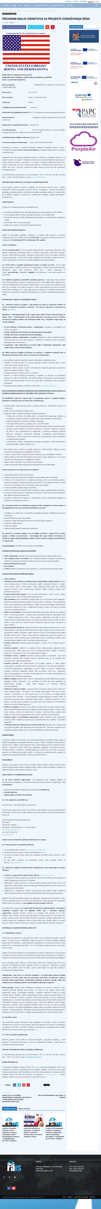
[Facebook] (4, 1177)
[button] (96, 5)
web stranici (11, 309)
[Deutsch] (92, 2)
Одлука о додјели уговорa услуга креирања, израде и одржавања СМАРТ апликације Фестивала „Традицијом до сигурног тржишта (10, 1134)
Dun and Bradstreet (50, 1074)
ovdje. (44, 852)
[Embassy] (33, 51)
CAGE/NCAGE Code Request (36, 850)
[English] (90, 2)
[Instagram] (94, 1)
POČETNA (6, 5)
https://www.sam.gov (47, 875)
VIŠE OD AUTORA (24, 1109)
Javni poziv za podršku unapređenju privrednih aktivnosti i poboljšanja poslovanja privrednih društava (16, 1098)
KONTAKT (70, 5)
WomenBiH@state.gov (39, 177)
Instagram (83, 1)
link (13, 805)
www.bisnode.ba (7, 835)
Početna (4, 11)
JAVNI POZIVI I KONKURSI (41, 5)
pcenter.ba (41, 1197)
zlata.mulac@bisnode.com (11, 830)
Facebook (68, 1)
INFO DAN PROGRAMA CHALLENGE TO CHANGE (51, 1096)
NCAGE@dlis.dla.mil (15, 863)
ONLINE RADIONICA (57, 5)
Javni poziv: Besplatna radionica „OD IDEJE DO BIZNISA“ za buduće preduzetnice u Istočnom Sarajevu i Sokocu (33, 1132)
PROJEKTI (27, 5)
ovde (36, 1030)
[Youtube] (97, 1)
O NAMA (14, 5)
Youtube (75, 1)
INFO (20, 5)
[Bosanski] (89, 2)
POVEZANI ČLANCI (9, 1109)
